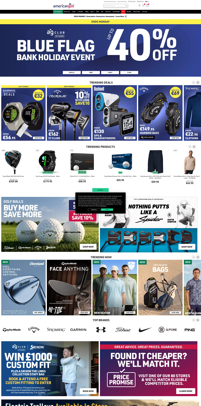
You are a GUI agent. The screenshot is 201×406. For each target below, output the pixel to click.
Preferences (94, 209)
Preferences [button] (103, 205)
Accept (107, 209)
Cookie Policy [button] (110, 203)
